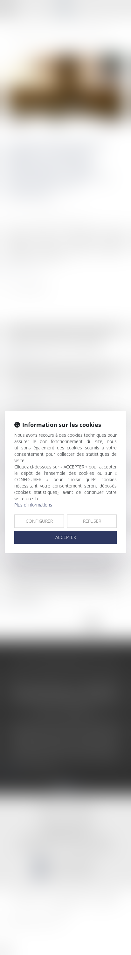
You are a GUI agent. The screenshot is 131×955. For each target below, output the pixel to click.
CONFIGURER (39, 521)
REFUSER (92, 521)
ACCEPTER (65, 537)
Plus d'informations (33, 505)
